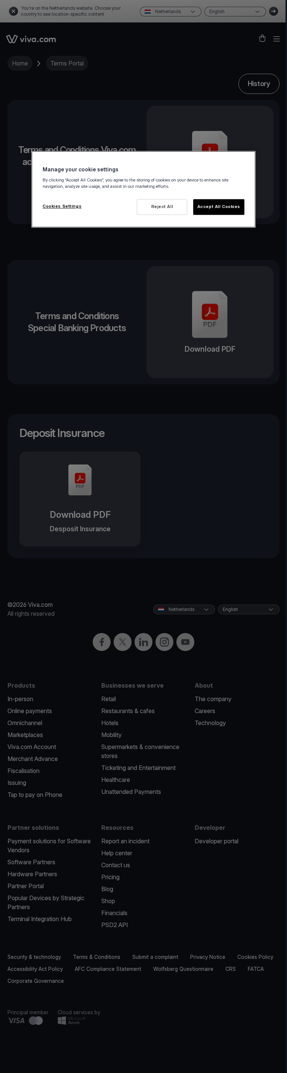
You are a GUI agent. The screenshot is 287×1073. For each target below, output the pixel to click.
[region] (143, 189)
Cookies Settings (62, 206)
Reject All (162, 206)
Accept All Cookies (218, 206)
